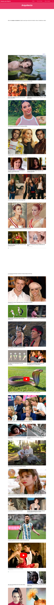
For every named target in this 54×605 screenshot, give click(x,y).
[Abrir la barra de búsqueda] (53, 1)
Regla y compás (10, 24)
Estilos (33, 1)
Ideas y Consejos (47, 1)
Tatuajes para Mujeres (5, 1)
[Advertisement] (27, 14)
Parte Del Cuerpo (39, 1)
